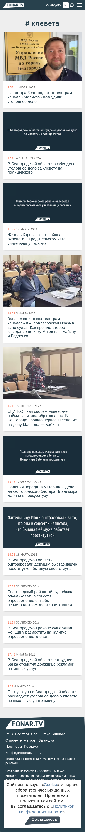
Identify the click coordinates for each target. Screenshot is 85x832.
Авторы (30, 740)
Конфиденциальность (23, 752)
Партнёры (13, 746)
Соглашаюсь (44, 819)
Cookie (50, 784)
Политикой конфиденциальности (46, 809)
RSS (9, 734)
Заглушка (46, 740)
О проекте (13, 740)
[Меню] (79, 5)
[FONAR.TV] (13, 5)
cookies (45, 771)
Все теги (22, 734)
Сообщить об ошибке (48, 734)
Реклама (31, 746)
